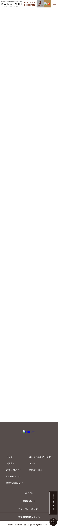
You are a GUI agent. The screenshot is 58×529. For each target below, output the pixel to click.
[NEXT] (52, 215)
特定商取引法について (29, 516)
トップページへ (29, 38)
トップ (9, 456)
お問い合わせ (29, 500)
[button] (54, 3)
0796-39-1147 (31, 325)
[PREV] (6, 215)
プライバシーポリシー (29, 508)
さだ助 (32, 463)
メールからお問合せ (31, 340)
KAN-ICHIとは (14, 476)
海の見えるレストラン (40, 456)
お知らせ (10, 463)
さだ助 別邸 (35, 469)
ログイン (29, 493)
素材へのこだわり (15, 482)
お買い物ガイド (13, 469)
